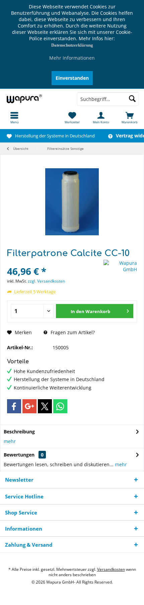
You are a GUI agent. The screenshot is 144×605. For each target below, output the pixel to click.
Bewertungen (19, 454)
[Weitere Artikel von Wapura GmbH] (120, 266)
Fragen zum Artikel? (72, 332)
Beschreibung (19, 431)
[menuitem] (14, 117)
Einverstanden (72, 78)
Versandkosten (111, 569)
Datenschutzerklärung (72, 45)
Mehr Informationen (72, 58)
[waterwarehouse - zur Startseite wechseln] (36, 99)
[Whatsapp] (60, 406)
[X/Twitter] (45, 406)
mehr (10, 441)
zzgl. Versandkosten (46, 281)
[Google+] (29, 406)
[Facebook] (14, 406)
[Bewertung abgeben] (54, 262)
